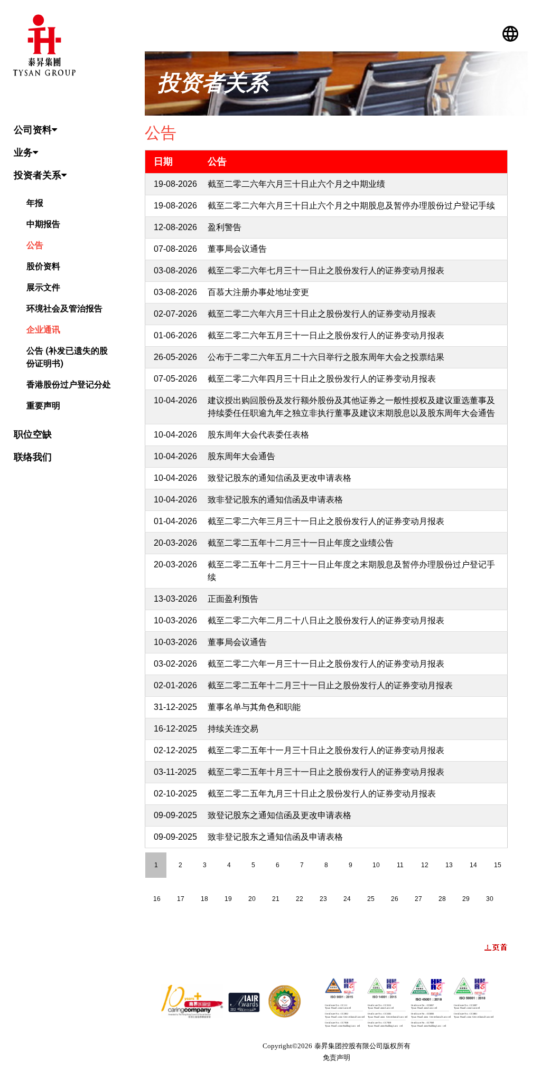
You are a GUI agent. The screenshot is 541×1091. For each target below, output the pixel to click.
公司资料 (33, 129)
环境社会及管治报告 (64, 308)
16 (157, 899)
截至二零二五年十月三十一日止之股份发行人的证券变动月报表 (326, 771)
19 (228, 899)
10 (376, 865)
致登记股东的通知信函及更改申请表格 (279, 477)
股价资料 (43, 266)
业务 (23, 152)
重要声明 (43, 406)
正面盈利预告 (233, 598)
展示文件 (43, 287)
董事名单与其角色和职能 (254, 707)
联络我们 (33, 456)
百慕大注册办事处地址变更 (258, 292)
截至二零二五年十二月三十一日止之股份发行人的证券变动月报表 (330, 685)
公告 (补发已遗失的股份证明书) (67, 357)
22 (299, 899)
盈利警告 (224, 227)
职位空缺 (33, 434)
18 (204, 899)
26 (394, 899)
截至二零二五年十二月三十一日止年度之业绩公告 (301, 542)
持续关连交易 (233, 728)
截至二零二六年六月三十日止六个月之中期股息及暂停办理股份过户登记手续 (351, 205)
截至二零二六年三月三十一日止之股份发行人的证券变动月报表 (326, 521)
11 (400, 865)
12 (424, 865)
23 (323, 899)
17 (180, 899)
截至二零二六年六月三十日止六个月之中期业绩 (296, 183)
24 (347, 899)
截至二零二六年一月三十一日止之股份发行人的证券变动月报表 (326, 663)
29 (466, 899)
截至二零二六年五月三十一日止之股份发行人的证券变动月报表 (326, 335)
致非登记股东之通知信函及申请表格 (275, 836)
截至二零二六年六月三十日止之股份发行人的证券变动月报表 (322, 313)
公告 (34, 245)
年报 (34, 203)
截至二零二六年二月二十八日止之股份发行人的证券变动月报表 (326, 620)
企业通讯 (43, 330)
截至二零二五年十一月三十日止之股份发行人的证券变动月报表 (326, 750)
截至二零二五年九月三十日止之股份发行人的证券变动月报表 (322, 793)
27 (418, 899)
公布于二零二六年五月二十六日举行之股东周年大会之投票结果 (326, 357)
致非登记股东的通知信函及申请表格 (275, 499)
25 (371, 899)
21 (275, 899)
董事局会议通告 (237, 248)
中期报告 (43, 224)
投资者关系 (37, 175)
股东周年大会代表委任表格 (258, 434)
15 (497, 865)
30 (489, 899)
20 (252, 899)
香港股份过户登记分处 (68, 385)
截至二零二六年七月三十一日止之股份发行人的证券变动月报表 (326, 270)
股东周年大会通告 (241, 456)
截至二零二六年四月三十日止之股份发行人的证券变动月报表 (322, 378)
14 (473, 865)
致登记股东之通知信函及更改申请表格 (279, 815)
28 (442, 899)
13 (449, 865)
